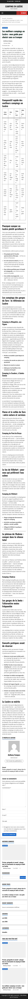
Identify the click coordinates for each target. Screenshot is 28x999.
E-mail (4, 815)
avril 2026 (4, 918)
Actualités (5, 27)
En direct (23, 13)
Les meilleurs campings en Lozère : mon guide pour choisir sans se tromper (13, 896)
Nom (4, 809)
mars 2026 (4, 921)
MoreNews (23, 995)
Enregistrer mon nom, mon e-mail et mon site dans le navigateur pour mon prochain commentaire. (14, 829)
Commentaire (6, 788)
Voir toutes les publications (14, 761)
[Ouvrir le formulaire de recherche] (14, 13)
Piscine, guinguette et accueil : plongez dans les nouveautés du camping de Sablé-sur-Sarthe (13, 864)
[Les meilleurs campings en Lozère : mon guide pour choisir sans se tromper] (14, 976)
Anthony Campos (7, 41)
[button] (2, 13)
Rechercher (6, 873)
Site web (4, 821)
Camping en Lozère (14, 6)
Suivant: (14, 769)
